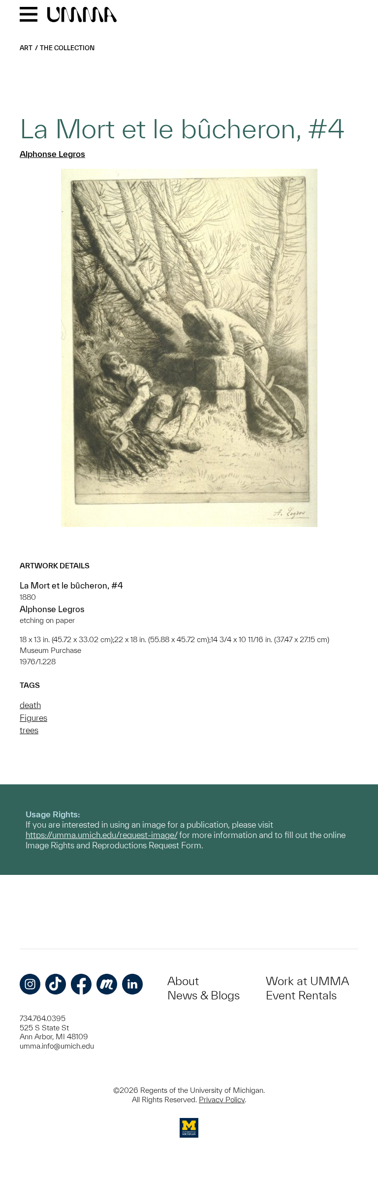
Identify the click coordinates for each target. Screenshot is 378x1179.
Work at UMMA (307, 981)
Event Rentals (301, 995)
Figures (33, 717)
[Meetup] (106, 984)
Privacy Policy (222, 1099)
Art (26, 48)
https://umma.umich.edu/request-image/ (101, 834)
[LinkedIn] (132, 984)
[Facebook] (81, 984)
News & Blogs (203, 995)
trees (29, 730)
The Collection (67, 48)
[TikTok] (55, 984)
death (30, 705)
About (183, 981)
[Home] (82, 15)
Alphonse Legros (52, 153)
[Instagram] (30, 984)
